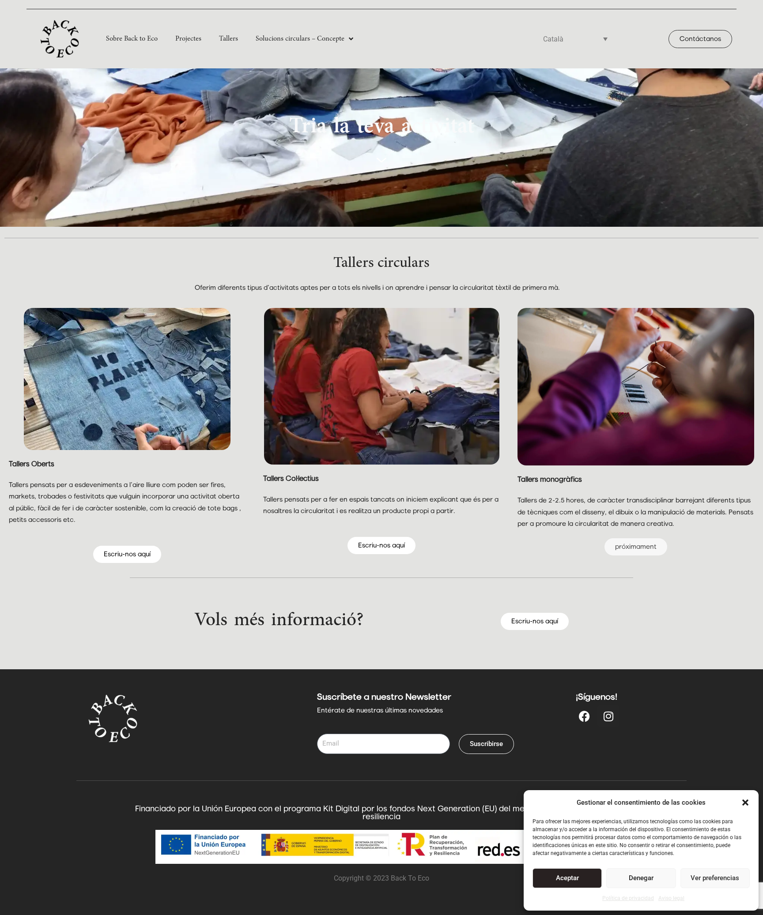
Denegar (641, 878)
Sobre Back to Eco (132, 38)
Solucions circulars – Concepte (300, 38)
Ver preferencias (715, 878)
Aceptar (567, 878)
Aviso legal (671, 898)
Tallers (228, 38)
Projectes (188, 38)
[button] (745, 802)
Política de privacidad (628, 898)
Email (326, 728)
